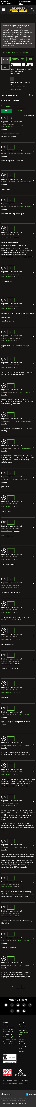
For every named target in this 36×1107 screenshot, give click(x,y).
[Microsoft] (31, 1094)
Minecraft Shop (23, 1027)
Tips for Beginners (24, 1032)
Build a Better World (8, 1041)
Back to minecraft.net (6, 3)
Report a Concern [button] (15, 89)
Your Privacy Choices (20, 1103)
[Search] (32, 9)
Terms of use (4, 1100)
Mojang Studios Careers (9, 1039)
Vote (5, 67)
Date (7, 111)
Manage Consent (23, 1083)
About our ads (21, 1100)
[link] (6, 1005)
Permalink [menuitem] (4, 129)
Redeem (21, 1051)
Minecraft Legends (8, 1029)
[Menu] (3, 9)
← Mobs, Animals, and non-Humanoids (14, 52)
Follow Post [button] (18, 59)
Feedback (21, 1037)
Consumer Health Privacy (19, 1098)
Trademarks (13, 1100)
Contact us (22, 1043)
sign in (8, 106)
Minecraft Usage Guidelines (10, 1083)
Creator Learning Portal (9, 1037)
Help (21, 4)
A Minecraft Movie (7, 1043)
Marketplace (22, 1025)
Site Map (21, 1039)
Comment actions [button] (22, 125)
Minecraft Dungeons (8, 1027)
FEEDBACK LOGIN (25, 2)
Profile (21, 1049)
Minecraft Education (8, 1031)
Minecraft (5, 1025)
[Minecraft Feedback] (18, 10)
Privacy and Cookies (6, 1098)
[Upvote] (3, 118)
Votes (19, 111)
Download (22, 1041)
